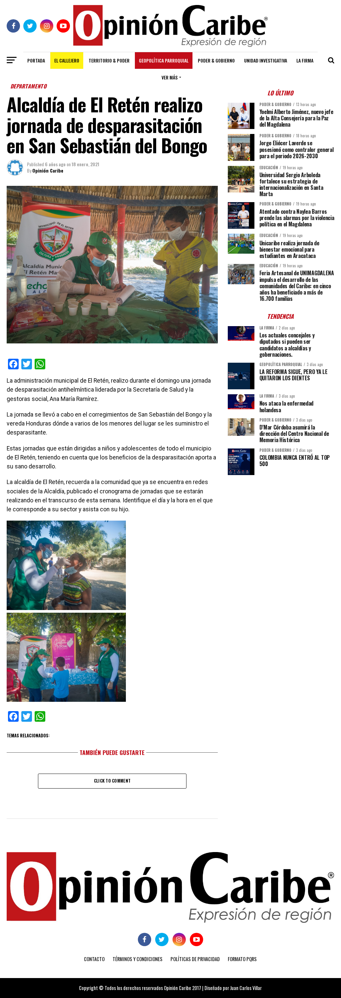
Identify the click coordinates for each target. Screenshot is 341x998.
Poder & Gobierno (216, 60)
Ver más (169, 77)
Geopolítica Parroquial (163, 60)
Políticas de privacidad (195, 958)
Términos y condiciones (138, 958)
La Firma (304, 60)
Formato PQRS (242, 958)
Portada (36, 60)
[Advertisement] (281, 526)
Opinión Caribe (47, 170)
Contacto (94, 958)
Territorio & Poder (109, 60)
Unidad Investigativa (265, 60)
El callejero (66, 60)
